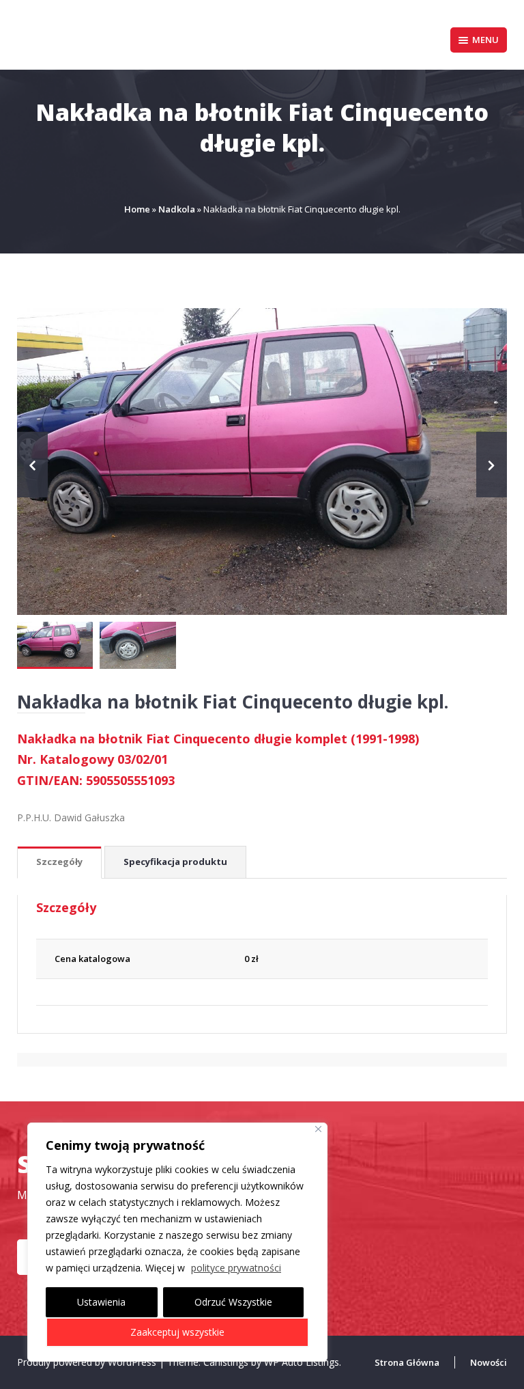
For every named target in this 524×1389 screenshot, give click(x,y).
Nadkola (176, 209)
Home (137, 209)
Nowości (488, 1362)
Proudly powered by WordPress (88, 1362)
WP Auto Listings (301, 1362)
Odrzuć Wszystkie (233, 1301)
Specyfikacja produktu (175, 861)
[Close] (318, 1129)
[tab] (59, 863)
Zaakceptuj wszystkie (177, 1331)
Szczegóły (59, 861)
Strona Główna (407, 1362)
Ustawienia (101, 1301)
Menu (485, 39)
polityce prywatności (236, 1267)
